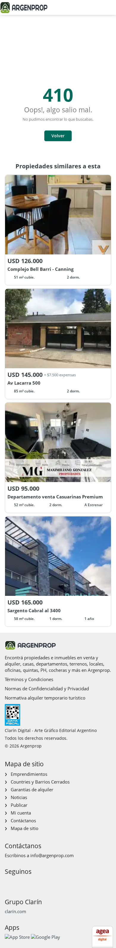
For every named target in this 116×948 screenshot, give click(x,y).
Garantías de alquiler (32, 789)
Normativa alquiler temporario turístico (45, 698)
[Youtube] (28, 883)
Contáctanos (23, 820)
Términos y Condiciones (29, 679)
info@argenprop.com (52, 855)
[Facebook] (9, 883)
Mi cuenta (21, 813)
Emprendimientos (29, 774)
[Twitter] (37, 883)
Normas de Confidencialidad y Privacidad (47, 688)
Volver (58, 136)
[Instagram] (18, 883)
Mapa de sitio (24, 828)
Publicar (19, 805)
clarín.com (15, 911)
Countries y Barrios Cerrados (40, 782)
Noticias (19, 797)
